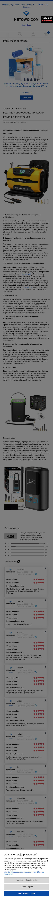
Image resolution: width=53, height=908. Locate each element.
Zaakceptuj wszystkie (26, 893)
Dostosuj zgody (26, 887)
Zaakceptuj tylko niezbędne (26, 880)
